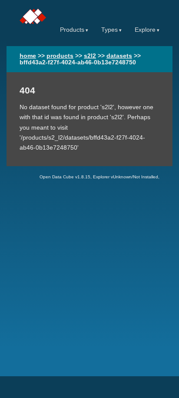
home (28, 56)
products (59, 56)
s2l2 (90, 56)
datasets (119, 56)
